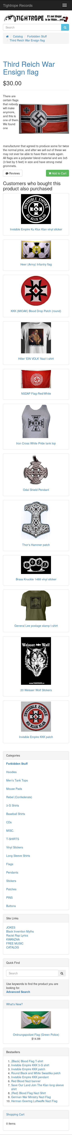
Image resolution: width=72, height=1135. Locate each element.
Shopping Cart (15, 1114)
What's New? (14, 1004)
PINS (9, 897)
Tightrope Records (18, 5)
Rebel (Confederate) (19, 797)
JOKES (10, 927)
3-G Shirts (12, 805)
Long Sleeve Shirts (18, 856)
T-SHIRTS (12, 839)
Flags (9, 864)
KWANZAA (13, 939)
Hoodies (11, 772)
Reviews (14, 173)
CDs (9, 822)
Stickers (11, 881)
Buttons (11, 906)
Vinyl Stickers (14, 847)
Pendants (12, 872)
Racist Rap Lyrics (17, 935)
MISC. (10, 830)
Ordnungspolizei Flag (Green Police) (36, 1035)
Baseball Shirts (15, 814)
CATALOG (12, 947)
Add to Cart (58, 173)
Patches (11, 889)
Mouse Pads (14, 789)
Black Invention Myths (20, 931)
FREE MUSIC (14, 943)
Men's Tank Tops (17, 780)
